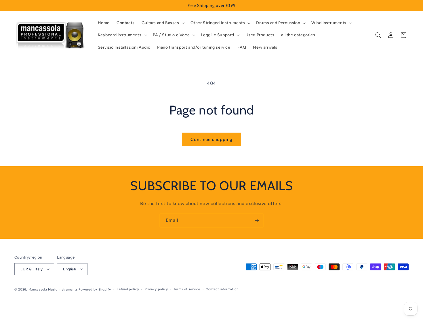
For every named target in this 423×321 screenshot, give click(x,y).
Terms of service (187, 289)
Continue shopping (211, 139)
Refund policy (128, 289)
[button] (162, 23)
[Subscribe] (256, 220)
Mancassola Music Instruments (53, 289)
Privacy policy (156, 289)
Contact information (222, 289)
